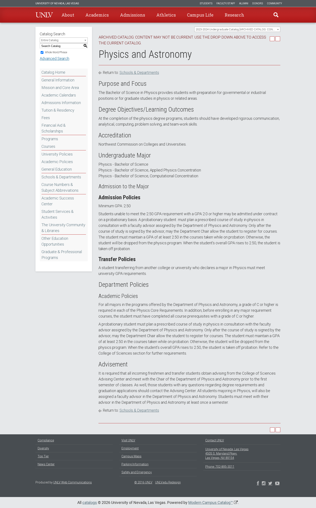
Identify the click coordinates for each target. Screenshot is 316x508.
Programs (49, 139)
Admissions (132, 15)
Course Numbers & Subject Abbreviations (59, 187)
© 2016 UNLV (143, 482)
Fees (45, 117)
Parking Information (135, 464)
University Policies (57, 154)
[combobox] (237, 29)
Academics (97, 15)
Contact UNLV (214, 440)
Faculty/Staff (225, 3)
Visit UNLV (128, 440)
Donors (257, 3)
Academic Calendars (58, 95)
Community (274, 3)
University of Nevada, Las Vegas (57, 3)
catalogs (89, 502)
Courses (48, 146)
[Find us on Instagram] (270, 483)
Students (206, 3)
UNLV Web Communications (72, 482)
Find (276, 15)
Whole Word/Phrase (56, 52)
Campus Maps (131, 456)
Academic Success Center (57, 201)
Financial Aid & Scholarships (53, 128)
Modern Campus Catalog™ (210, 502)
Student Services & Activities (57, 214)
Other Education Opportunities (54, 241)
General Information (57, 80)
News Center (46, 464)
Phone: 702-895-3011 (219, 466)
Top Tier (43, 456)
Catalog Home (53, 72)
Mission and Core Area (60, 87)
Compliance (46, 440)
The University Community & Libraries (63, 228)
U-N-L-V (44, 15)
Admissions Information (61, 102)
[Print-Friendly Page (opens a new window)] (272, 38)
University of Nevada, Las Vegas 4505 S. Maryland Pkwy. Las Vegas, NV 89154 (227, 453)
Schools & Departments (61, 177)
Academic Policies (57, 161)
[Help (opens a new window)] (277, 38)
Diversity (43, 448)
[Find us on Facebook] (258, 483)
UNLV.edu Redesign (168, 482)
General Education (56, 169)
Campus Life (200, 15)
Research (234, 15)
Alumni (243, 3)
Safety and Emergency (136, 472)
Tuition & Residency (57, 110)
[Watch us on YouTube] (277, 483)
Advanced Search (54, 58)
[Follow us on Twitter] (264, 483)
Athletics (166, 15)
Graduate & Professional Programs (61, 254)
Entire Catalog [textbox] (49, 40)
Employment (130, 448)
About (67, 15)
